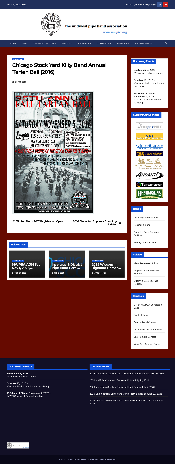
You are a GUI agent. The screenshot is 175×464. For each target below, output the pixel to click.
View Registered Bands (146, 217)
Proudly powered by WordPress (73, 459)
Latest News (18, 59)
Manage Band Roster (145, 242)
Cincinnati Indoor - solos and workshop (149, 85)
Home (13, 43)
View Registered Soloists (147, 263)
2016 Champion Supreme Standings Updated (95, 223)
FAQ (24, 43)
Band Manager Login (147, 4)
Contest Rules (141, 315)
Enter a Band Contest (145, 322)
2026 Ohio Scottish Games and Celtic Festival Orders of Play (122, 400)
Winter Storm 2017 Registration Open (39, 221)
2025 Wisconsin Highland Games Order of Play (105, 267)
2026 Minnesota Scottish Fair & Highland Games (115, 387)
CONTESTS (103, 43)
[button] (166, 43)
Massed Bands (144, 43)
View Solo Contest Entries (147, 344)
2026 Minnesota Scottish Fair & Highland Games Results (119, 373)
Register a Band (142, 224)
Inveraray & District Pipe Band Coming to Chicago (67, 267)
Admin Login (131, 4)
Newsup (98, 459)
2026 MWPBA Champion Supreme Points (112, 380)
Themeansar (110, 459)
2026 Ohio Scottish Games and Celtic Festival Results (118, 393)
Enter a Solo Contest (145, 336)
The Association (44, 43)
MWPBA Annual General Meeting (147, 101)
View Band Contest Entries (148, 329)
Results (122, 43)
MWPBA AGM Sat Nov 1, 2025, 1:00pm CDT (26, 267)
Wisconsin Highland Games (148, 73)
